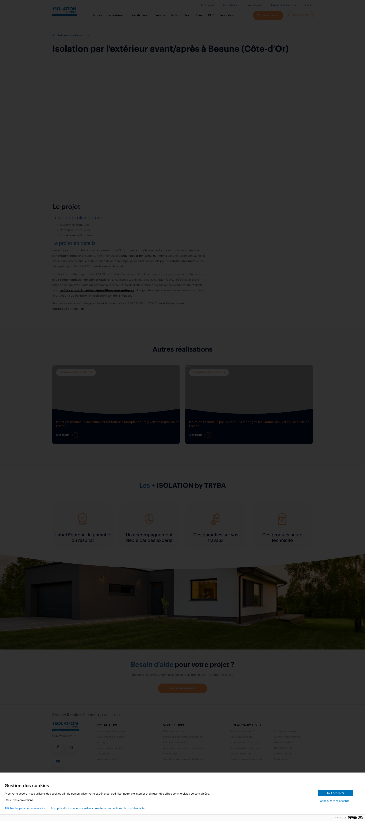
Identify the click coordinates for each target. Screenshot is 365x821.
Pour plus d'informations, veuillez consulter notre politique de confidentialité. (98, 808)
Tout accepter (335, 793)
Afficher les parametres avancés (25, 808)
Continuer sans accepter (335, 800)
